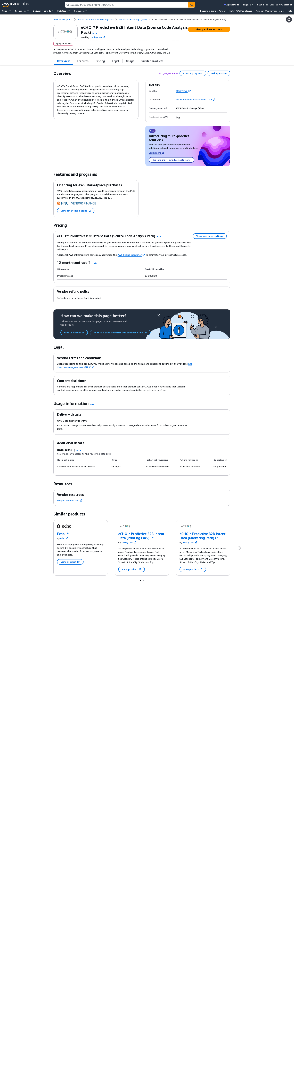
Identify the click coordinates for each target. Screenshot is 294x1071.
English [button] (247, 4)
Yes (178, 117)
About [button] (5, 11)
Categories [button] (20, 11)
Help (290, 11)
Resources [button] (79, 11)
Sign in (261, 4)
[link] (189, 19)
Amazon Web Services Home (270, 11)
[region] (142, 463)
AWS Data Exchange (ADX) (190, 108)
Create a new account (281, 4)
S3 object (116, 466)
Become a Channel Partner (212, 11)
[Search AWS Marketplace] (191, 5)
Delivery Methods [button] (42, 11)
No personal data (223, 466)
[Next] (239, 548)
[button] (94, 33)
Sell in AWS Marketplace (241, 11)
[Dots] (140, 580)
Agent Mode (232, 4)
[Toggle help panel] (289, 19)
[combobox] (126, 5)
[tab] (63, 61)
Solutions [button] (62, 11)
